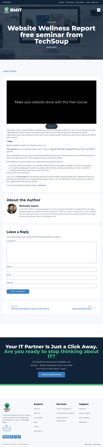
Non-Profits (51, 47)
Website (10, 283)
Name (9, 266)
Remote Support (70, 2)
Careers (88, 2)
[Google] (11, 436)
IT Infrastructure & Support (65, 413)
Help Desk (61, 2)
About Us (37, 409)
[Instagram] (15, 436)
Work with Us (38, 431)
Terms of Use (88, 444)
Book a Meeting (80, 2)
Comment (11, 241)
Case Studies (38, 418)
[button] (98, 10)
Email (9, 275)
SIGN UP (51, 126)
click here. (42, 185)
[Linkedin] (4, 436)
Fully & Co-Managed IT (64, 409)
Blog (35, 422)
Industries (37, 413)
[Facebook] (8, 436)
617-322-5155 (7, 2)
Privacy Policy (96, 444)
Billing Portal (94, 2)
